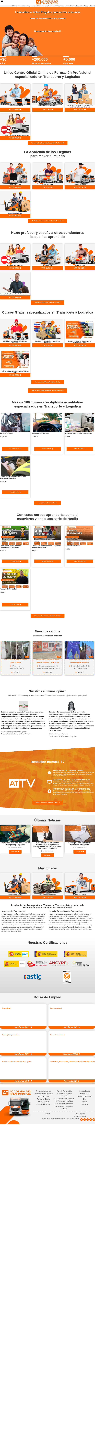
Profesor (47, 265)
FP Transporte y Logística (29, 6)
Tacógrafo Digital (6, 433)
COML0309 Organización (47, 341)
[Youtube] (87, 1119)
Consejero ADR (88, 6)
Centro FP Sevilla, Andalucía (79, 662)
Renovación (15, 184)
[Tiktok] (84, 1119)
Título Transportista (16, 6)
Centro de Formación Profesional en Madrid (15, 659)
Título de (15, 105)
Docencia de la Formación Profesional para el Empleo (15, 294)
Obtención (47, 184)
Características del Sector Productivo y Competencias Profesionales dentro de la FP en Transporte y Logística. (47, 845)
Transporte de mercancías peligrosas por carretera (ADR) (46, 546)
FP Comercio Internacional (61, 6)
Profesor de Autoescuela (76, 6)
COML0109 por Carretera (15, 341)
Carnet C (80, 185)
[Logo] (47, 2)
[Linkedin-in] (90, 1119)
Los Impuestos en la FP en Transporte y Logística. (79, 844)
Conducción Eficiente (40, 433)
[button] (15, 110)
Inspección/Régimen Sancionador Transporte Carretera (13, 477)
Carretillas (15, 213)
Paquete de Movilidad (8, 589)
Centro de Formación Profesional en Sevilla (79, 659)
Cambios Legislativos (72, 545)
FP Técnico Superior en (80, 106)
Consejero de (47, 105)
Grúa (47, 894)
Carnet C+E (79, 895)
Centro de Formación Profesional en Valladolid (47, 659)
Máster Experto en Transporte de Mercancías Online (79, 342)
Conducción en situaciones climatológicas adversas (10, 546)
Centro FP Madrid (15, 662)
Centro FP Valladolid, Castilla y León (47, 662)
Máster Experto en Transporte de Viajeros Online (15, 371)
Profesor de (15, 265)
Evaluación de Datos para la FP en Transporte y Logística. (15, 844)
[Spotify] (93, 1119)
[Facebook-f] (81, 1119)
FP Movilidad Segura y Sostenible (45, 6)
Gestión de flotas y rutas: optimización (78, 433)
